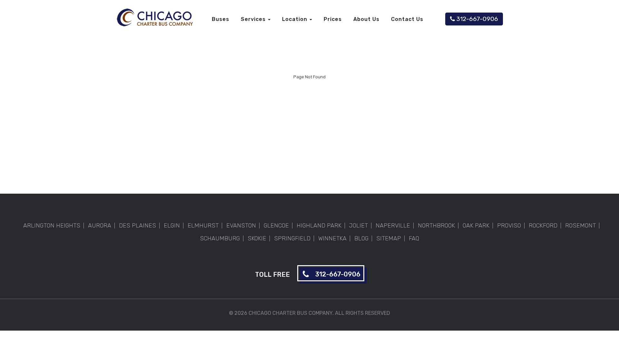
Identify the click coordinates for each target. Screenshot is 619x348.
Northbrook (436, 225)
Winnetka (332, 238)
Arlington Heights (51, 225)
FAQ (414, 238)
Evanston (241, 225)
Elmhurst (203, 225)
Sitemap (388, 238)
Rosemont (580, 225)
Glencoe (276, 225)
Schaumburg (220, 238)
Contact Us (407, 19)
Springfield (292, 238)
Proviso (509, 225)
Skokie (257, 238)
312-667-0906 (477, 19)
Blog (361, 238)
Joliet (358, 225)
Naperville (393, 225)
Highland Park (319, 225)
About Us (366, 19)
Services (254, 19)
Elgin (172, 225)
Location (295, 19)
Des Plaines (137, 225)
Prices (333, 19)
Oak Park (476, 225)
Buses (220, 19)
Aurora (99, 225)
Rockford (543, 225)
